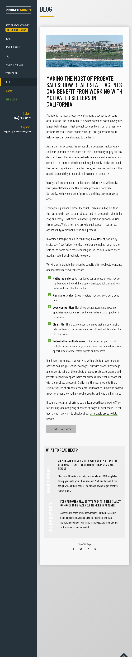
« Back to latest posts (61, 428)
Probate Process (14, 64)
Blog (7, 82)
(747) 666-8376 (22, 118)
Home (7, 38)
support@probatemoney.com (17, 131)
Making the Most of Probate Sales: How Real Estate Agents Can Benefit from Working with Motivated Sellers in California (84, 91)
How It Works (12, 47)
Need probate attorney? (18, 27)
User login (11, 99)
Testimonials (12, 73)
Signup (9, 90)
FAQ (7, 56)
